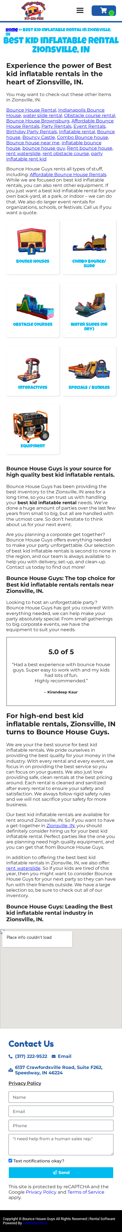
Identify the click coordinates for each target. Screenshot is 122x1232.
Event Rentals (89, 126)
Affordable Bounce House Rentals (68, 174)
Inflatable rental (77, 131)
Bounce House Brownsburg (38, 121)
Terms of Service (86, 1192)
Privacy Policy (25, 1083)
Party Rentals (56, 126)
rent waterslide (23, 153)
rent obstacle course (66, 153)
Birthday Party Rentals (31, 131)
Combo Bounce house (82, 137)
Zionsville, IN (61, 825)
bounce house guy (43, 148)
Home (12, 30)
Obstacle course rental (89, 115)
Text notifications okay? (38, 1161)
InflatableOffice (35, 1223)
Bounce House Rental (31, 110)
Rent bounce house (89, 148)
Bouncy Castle (38, 137)
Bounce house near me (33, 142)
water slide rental (42, 115)
